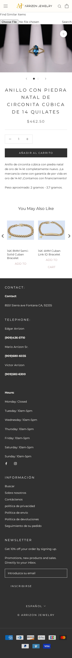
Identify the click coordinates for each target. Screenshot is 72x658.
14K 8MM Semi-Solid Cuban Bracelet (18, 254)
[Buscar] (59, 6)
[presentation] (3, 236)
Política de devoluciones (22, 519)
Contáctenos (14, 499)
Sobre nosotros (15, 493)
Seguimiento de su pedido (23, 526)
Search (67, 22)
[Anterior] (26, 79)
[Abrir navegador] (6, 6)
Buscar (10, 486)
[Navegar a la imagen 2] (38, 79)
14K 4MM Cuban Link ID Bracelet (49, 252)
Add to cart (20, 264)
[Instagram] (15, 463)
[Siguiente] (45, 79)
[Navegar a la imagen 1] (34, 79)
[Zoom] (63, 33)
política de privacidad (20, 506)
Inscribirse (21, 586)
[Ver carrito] (66, 6)
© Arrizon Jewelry (36, 614)
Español (34, 606)
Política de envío (16, 512)
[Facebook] (6, 463)
